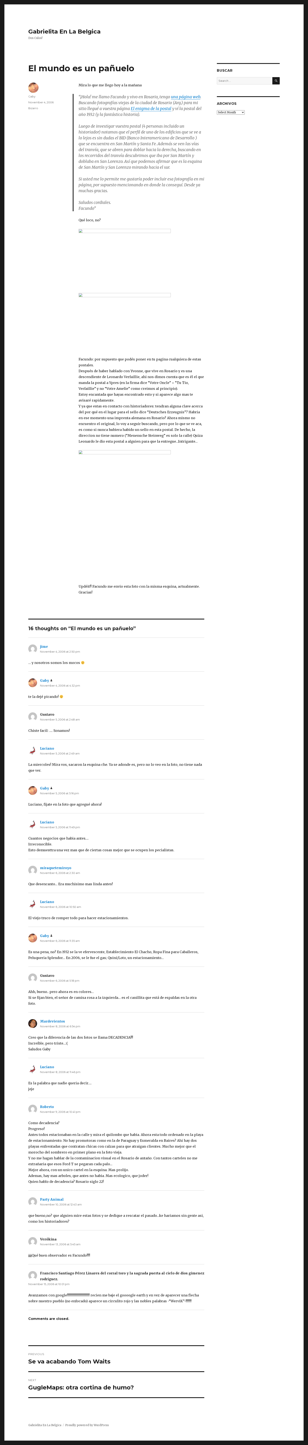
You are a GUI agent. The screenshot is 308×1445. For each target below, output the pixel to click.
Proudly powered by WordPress (87, 1425)
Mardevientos (52, 1021)
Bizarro (33, 108)
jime (44, 646)
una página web (185, 96)
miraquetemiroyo (55, 868)
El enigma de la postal (151, 108)
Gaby (31, 96)
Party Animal (52, 1199)
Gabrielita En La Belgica (64, 31)
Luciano (47, 748)
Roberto (47, 1107)
